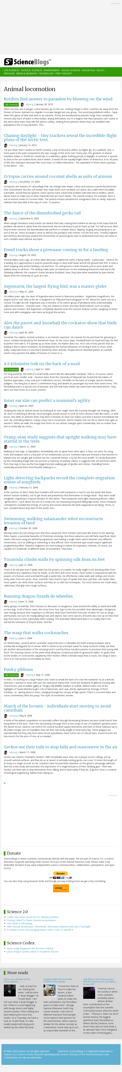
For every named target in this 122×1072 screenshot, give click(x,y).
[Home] (23, 62)
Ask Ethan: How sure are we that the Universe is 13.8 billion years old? (99, 982)
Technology (46, 73)
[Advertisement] (61, 27)
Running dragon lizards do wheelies (38, 596)
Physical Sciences (31, 70)
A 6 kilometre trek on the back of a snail (42, 363)
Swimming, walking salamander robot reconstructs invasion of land (53, 520)
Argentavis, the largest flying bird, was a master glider (55, 286)
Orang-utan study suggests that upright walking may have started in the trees (60, 439)
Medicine (9, 73)
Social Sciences (71, 70)
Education (88, 70)
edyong (29, 104)
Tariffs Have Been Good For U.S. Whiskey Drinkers (33, 917)
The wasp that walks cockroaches (36, 632)
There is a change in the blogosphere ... (17, 980)
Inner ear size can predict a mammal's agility (47, 400)
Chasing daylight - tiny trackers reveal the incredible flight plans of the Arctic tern (60, 137)
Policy (100, 70)
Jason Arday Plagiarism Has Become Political (30, 948)
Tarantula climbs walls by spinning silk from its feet (54, 559)
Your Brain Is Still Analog (19, 923)
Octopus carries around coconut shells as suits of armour (58, 176)
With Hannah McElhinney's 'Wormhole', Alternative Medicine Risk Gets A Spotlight (49, 926)
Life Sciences (11, 70)
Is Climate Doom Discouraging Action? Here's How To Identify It (40, 929)
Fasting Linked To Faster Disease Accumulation (31, 920)
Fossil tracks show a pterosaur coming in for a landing (56, 249)
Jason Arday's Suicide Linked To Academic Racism (32, 951)
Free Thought (63, 73)
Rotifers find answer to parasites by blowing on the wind (58, 99)
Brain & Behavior (26, 73)
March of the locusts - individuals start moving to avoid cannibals (57, 708)
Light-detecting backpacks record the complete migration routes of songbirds (59, 480)
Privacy (53, 1051)
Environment (52, 70)
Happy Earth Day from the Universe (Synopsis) (58, 980)
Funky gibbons (18, 669)
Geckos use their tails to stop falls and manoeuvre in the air (60, 747)
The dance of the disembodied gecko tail (42, 213)
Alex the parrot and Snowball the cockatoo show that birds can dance (60, 325)
